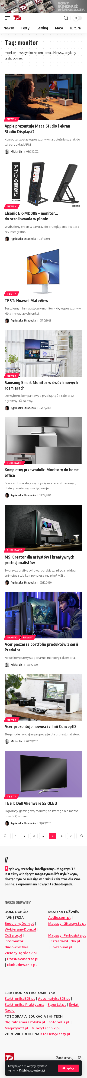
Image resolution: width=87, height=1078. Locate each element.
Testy (11, 293)
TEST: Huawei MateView (26, 300)
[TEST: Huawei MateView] (43, 271)
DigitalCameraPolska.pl (25, 1022)
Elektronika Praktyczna (24, 1004)
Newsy (11, 119)
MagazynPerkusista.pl (67, 935)
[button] (68, 1068)
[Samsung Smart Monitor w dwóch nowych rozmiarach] (43, 353)
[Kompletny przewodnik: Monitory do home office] (43, 440)
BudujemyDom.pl (19, 923)
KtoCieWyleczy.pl (55, 1034)
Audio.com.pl (59, 917)
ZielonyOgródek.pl (21, 953)
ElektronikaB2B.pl (20, 998)
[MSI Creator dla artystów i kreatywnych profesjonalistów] (43, 528)
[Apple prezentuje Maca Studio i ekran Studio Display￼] (43, 97)
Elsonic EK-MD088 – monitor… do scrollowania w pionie (31, 216)
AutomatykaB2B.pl (54, 998)
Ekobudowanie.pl (22, 964)
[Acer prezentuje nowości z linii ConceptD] (43, 697)
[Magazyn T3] (17, 18)
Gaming (12, 637)
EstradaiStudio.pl (65, 941)
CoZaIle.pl (13, 935)
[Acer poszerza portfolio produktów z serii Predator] (43, 615)
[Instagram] (79, 1058)
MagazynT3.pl (16, 1028)
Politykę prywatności (32, 1070)
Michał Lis (17, 151)
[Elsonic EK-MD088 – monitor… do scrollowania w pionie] (43, 184)
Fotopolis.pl (58, 1022)
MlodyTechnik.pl (46, 1028)
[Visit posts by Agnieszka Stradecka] (7, 239)
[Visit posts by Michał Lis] (7, 151)
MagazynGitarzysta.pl (67, 923)
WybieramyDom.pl (20, 929)
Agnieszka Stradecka (23, 239)
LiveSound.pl (61, 947)
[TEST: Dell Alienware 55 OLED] (43, 774)
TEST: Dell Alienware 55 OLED (31, 803)
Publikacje (14, 463)
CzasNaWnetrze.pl (23, 959)
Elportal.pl (57, 1004)
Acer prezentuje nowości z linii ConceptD (40, 726)
